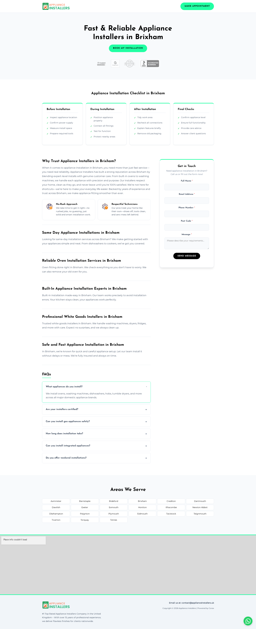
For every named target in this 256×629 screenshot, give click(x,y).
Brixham (142, 501)
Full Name (187, 181)
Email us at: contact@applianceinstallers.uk (191, 602)
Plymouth (113, 513)
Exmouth (113, 507)
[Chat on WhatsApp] (248, 621)
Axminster (56, 501)
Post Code (187, 221)
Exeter (84, 507)
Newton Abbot (200, 507)
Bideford (113, 501)
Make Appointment (197, 6)
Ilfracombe (171, 507)
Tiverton (56, 520)
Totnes (113, 520)
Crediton (171, 501)
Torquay (85, 520)
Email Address (187, 194)
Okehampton (56, 513)
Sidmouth (142, 513)
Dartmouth (200, 501)
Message (187, 234)
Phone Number (187, 207)
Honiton (142, 507)
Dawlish (56, 507)
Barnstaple (84, 501)
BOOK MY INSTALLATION (128, 48)
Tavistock (171, 513)
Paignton (85, 513)
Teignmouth (200, 513)
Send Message (186, 256)
